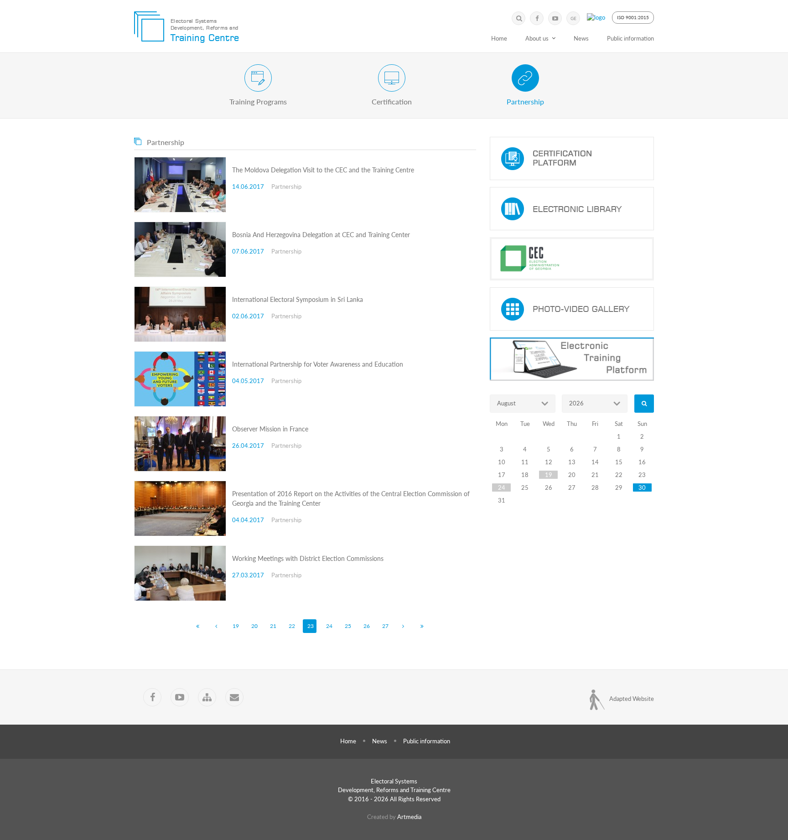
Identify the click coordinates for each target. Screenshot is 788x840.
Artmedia (409, 816)
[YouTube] (555, 18)
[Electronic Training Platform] (572, 359)
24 (329, 625)
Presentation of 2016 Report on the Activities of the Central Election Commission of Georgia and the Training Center (351, 498)
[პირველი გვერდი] (197, 626)
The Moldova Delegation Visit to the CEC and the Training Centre (323, 170)
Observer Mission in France (270, 429)
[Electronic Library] (572, 208)
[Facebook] (537, 18)
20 (254, 625)
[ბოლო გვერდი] (422, 626)
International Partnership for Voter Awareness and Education (317, 364)
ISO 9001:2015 (633, 17)
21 (273, 625)
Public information (630, 38)
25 (348, 625)
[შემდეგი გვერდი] (403, 626)
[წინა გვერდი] (216, 626)
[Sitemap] (207, 697)
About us (537, 38)
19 (236, 625)
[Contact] (234, 697)
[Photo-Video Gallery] (572, 309)
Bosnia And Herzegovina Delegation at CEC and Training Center (321, 235)
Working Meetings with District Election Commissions (308, 558)
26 (366, 625)
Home (499, 38)
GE (573, 18)
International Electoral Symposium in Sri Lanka (297, 299)
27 (385, 625)
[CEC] (572, 258)
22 (292, 625)
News (581, 38)
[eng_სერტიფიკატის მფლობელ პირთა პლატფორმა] (572, 158)
